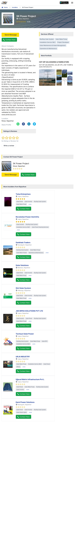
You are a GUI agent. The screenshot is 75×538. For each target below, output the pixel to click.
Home (6, 7)
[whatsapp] (18, 124)
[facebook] (23, 124)
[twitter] (34, 124)
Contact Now (10, 40)
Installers (15, 7)
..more (29, 204)
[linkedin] (28, 124)
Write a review (9, 146)
